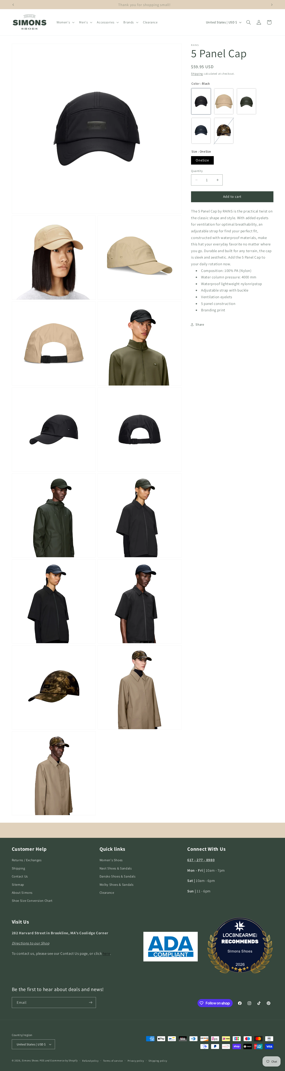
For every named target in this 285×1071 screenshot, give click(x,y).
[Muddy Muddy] (224, 131)
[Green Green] (246, 101)
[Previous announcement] (13, 4)
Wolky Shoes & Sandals (117, 884)
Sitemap (18, 884)
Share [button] (199, 324)
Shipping (197, 73)
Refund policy (90, 1060)
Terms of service (113, 1060)
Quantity (197, 171)
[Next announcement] (272, 4)
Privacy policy (136, 1060)
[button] (65, 22)
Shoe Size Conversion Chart (32, 900)
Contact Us (20, 876)
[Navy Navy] (201, 131)
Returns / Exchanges (27, 860)
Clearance (107, 892)
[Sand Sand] (224, 101)
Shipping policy (158, 1060)
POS (42, 1060)
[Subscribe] (90, 1002)
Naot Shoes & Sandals (116, 868)
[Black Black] (201, 101)
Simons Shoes (240, 951)
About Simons (22, 892)
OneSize (202, 160)
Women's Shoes (111, 860)
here (106, 953)
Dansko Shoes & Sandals (118, 876)
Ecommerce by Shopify (64, 1060)
